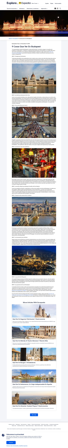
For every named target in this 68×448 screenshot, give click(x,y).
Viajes (51, 3)
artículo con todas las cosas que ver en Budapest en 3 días (33, 294)
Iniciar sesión (58, 3)
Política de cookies (44, 424)
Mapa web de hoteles (48, 425)
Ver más (34, 415)
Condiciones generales (53, 424)
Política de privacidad (36, 424)
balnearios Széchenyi (17, 290)
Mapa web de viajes (30, 425)
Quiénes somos (12, 424)
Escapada (15, 38)
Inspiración (43, 8)
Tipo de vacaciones (12, 8)
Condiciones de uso (21, 425)
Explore (10, 38)
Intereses (21, 8)
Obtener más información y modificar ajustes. (17, 445)
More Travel (34, 3)
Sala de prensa (24, 424)
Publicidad (18, 424)
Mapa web (14, 425)
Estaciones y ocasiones (32, 8)
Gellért (24, 290)
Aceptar (11, 442)
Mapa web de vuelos (39, 425)
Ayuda (47, 3)
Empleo (29, 424)
